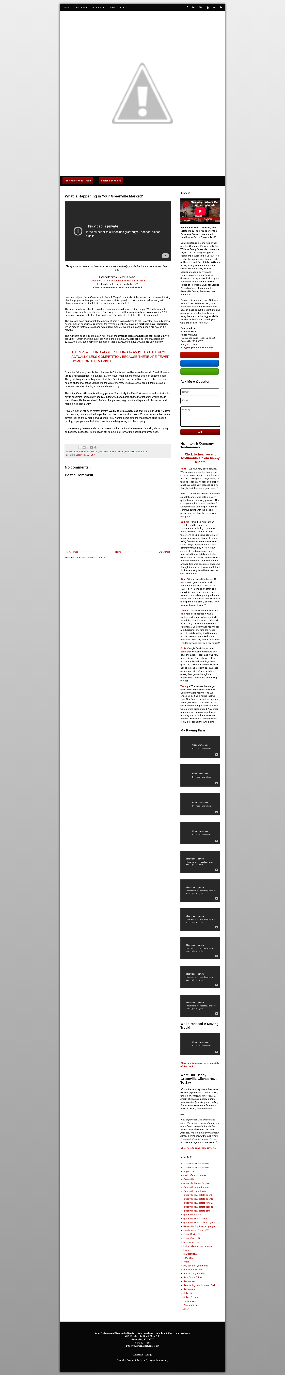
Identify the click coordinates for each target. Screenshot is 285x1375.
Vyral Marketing (159, 1360)
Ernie (183, 648)
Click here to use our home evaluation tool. (117, 287)
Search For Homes (111, 180)
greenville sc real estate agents (199, 1222)
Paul (182, 493)
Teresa (184, 610)
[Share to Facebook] (91, 447)
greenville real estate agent (197, 1195)
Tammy (184, 686)
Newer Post (72, 551)
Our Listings (81, 7)
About (113, 7)
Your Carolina (190, 1305)
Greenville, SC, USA (85, 455)
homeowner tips (191, 1242)
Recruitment (189, 1281)
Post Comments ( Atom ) (92, 557)
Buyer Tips (188, 1171)
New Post (138, 1354)
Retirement (189, 1289)
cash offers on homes (194, 1175)
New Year (188, 1257)
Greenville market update (111, 452)
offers (186, 1261)
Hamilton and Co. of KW (195, 1230)
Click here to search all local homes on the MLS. (118, 280)
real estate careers (193, 1269)
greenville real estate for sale (198, 1202)
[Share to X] (87, 447)
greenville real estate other (197, 1210)
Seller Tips (188, 1293)
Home (67, 7)
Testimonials (98, 7)
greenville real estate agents (198, 1198)
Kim (182, 579)
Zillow (186, 1309)
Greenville (188, 1179)
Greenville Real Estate (136, 452)
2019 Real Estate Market (196, 1167)
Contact (124, 7)
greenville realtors (192, 1214)
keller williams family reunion (198, 1246)
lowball (186, 1250)
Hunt (183, 468)
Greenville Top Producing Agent (199, 1226)
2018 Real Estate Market (86, 452)
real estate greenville (194, 1273)
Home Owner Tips (192, 1238)
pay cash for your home (195, 1265)
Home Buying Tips (192, 1234)
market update (191, 1253)
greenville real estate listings (198, 1206)
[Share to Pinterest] (95, 447)
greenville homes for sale (196, 1183)
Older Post (164, 551)
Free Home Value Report (78, 180)
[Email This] (80, 447)
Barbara (184, 521)
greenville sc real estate (195, 1218)
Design (148, 1354)
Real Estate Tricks (192, 1277)
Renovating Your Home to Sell (199, 1285)
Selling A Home (191, 1297)
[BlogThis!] (84, 447)
